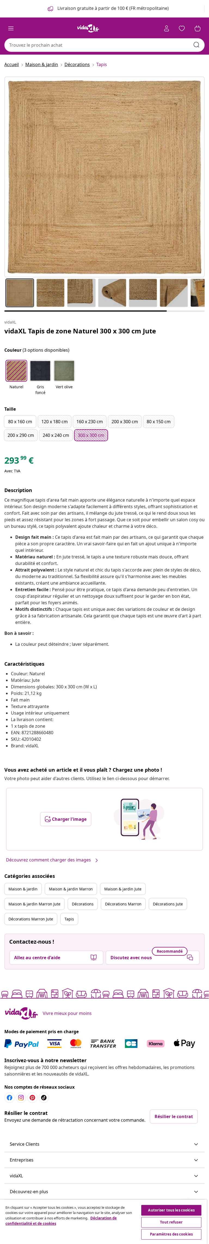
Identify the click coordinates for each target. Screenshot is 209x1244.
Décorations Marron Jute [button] (30, 919)
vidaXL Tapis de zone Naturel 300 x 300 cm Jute (80, 330)
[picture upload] (139, 819)
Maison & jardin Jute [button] (123, 888)
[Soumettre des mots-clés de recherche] (196, 44)
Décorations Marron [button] (123, 904)
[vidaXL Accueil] (88, 28)
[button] (16, 378)
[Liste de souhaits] (182, 28)
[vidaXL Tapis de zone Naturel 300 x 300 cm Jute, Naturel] (104, 177)
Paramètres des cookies (171, 1234)
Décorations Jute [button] (168, 904)
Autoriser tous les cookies (171, 1210)
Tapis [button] (69, 919)
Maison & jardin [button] (23, 888)
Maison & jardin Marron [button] (71, 888)
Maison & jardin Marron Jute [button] (34, 904)
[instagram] (21, 1097)
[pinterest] (32, 1097)
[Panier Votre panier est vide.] (197, 28)
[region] (103, 1221)
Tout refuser (171, 1222)
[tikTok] (44, 1097)
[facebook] (9, 1097)
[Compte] (166, 28)
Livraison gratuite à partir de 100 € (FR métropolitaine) (112, 8)
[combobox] (104, 45)
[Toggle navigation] (10, 28)
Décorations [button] (83, 904)
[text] (18, 461)
